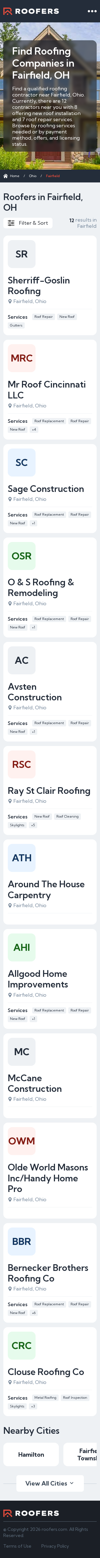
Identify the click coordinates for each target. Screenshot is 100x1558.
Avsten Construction (35, 692)
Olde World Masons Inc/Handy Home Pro (48, 1178)
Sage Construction (46, 488)
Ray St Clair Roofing (49, 790)
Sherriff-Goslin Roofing (39, 285)
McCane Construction (35, 1083)
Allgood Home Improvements (38, 979)
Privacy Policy (55, 1546)
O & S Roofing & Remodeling (41, 587)
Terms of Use (17, 1546)
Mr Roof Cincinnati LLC (47, 389)
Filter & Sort (33, 223)
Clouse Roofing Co (46, 1371)
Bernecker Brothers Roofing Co (48, 1273)
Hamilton (31, 1454)
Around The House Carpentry (46, 889)
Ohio (32, 176)
